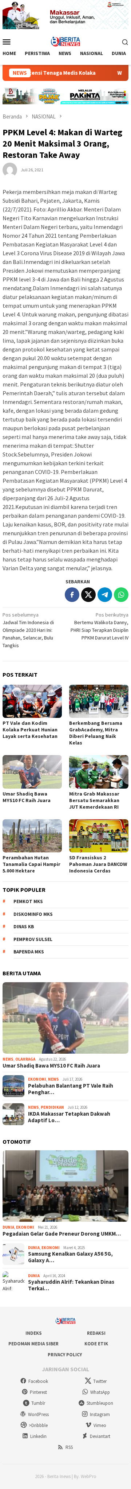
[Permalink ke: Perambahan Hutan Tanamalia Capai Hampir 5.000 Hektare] (32, 835)
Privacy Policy (65, 1355)
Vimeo (100, 1425)
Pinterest (38, 1392)
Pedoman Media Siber (33, 1344)
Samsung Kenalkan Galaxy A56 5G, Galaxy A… (70, 1257)
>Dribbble (38, 1425)
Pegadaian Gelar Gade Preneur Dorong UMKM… (62, 1234)
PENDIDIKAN (52, 1107)
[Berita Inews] (66, 41)
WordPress (38, 1414)
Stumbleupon (100, 1403)
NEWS (8, 1059)
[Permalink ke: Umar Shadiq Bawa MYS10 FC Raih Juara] (32, 771)
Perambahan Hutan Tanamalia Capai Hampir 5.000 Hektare (31, 864)
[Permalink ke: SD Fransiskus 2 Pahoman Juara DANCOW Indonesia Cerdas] (98, 835)
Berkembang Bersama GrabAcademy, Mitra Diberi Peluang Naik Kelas (95, 733)
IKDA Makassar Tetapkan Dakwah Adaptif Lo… (69, 1117)
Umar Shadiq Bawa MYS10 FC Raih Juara (27, 797)
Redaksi (96, 1333)
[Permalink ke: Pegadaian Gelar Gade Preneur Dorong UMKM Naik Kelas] (65, 1186)
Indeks (33, 1333)
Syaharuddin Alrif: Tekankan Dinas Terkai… (71, 1285)
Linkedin (38, 1436)
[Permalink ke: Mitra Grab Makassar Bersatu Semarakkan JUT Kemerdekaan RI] (98, 771)
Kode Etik (96, 1344)
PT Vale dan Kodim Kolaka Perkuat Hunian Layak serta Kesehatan (30, 729)
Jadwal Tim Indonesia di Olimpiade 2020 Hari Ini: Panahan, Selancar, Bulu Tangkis (28, 630)
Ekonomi (37, 1079)
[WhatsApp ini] (121, 594)
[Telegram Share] (105, 594)
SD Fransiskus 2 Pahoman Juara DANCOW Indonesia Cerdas (98, 864)
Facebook (38, 1381)
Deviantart (100, 1436)
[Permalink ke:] (10, 169)
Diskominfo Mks (33, 914)
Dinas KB (23, 927)
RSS (69, 1447)
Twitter (100, 1381)
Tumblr (38, 1403)
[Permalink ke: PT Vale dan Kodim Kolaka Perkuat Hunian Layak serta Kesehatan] (32, 701)
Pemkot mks (28, 901)
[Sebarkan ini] (72, 594)
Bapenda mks (28, 952)
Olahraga (25, 1059)
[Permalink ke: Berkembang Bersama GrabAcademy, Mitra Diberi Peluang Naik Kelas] (98, 701)
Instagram (100, 1414)
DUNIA (8, 1227)
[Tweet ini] (88, 594)
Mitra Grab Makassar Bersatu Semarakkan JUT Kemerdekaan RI (94, 800)
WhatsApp (100, 1392)
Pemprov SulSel (32, 939)
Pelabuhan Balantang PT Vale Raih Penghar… (70, 1089)
